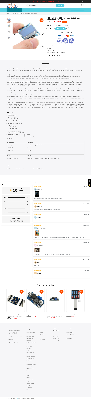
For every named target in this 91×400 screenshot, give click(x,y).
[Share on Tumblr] (54, 55)
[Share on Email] (59, 55)
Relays (28, 370)
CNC (28, 381)
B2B (43, 10)
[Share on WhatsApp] (62, 55)
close (8, 1)
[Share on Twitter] (49, 55)
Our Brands (37, 10)
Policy (55, 10)
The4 (33, 398)
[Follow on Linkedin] (14, 342)
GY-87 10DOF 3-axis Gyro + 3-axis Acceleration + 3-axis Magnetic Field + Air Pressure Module (15, 315)
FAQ (59, 10)
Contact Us (48, 10)
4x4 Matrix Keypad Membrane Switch (74, 314)
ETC (27, 389)
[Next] (42, 33)
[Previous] (15, 33)
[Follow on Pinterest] (17, 342)
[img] (37, 186)
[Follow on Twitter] (9, 342)
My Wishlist (55, 334)
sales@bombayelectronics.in (78, 9)
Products (42, 337)
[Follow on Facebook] (7, 342)
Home (24, 10)
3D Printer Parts (30, 336)
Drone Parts (29, 346)
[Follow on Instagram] (12, 342)
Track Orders (56, 338)
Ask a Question (50, 46)
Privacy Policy (69, 332)
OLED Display (62, 52)
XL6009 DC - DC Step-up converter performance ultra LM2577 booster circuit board (54, 315)
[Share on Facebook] (47, 55)
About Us (30, 10)
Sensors (28, 375)
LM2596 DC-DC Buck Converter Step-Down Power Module (35, 314)
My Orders (55, 336)
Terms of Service (70, 334)
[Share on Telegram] (57, 55)
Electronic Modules (31, 356)
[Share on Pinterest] (52, 55)
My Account (56, 340)
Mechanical (29, 360)
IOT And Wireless (30, 358)
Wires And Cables (31, 373)
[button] (16, 197)
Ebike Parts (29, 348)
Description (45, 64)
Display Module (55, 52)
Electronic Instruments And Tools (30, 352)
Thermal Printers (30, 383)
